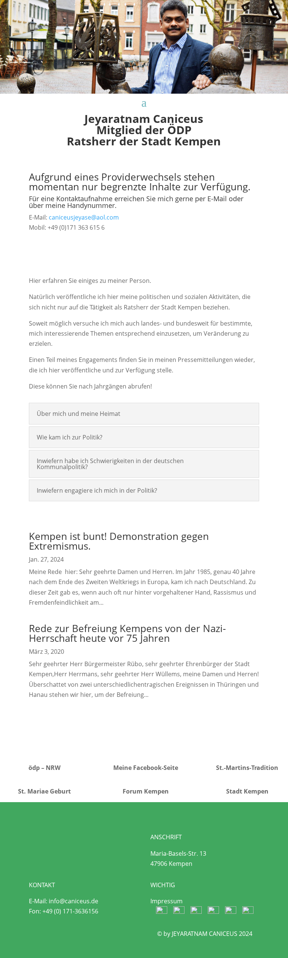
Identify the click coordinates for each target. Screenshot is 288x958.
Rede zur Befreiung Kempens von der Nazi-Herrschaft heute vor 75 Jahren (127, 633)
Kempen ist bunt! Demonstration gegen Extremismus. (119, 541)
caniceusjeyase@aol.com (84, 217)
